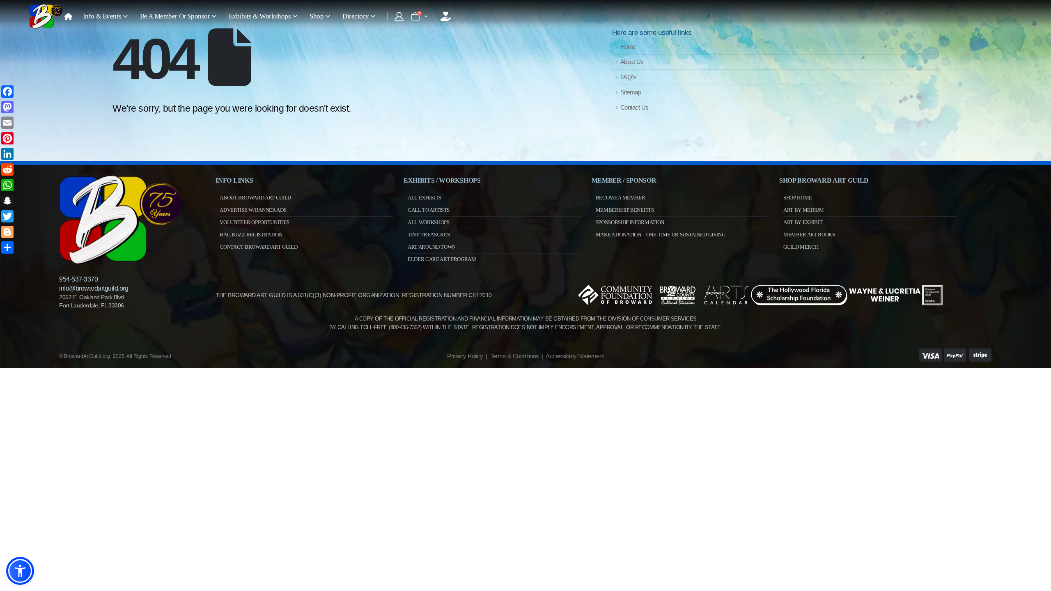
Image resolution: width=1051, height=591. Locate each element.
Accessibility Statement (575, 356)
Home (628, 46)
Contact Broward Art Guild (258, 247)
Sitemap (630, 92)
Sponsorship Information (630, 222)
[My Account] (399, 16)
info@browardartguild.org (93, 288)
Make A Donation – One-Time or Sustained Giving (660, 234)
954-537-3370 (78, 279)
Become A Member (620, 198)
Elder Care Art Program (442, 259)
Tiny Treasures (429, 234)
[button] (20, 571)
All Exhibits (424, 198)
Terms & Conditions (514, 356)
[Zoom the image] (120, 178)
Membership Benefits (625, 210)
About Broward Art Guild (255, 198)
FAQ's (628, 76)
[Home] (68, 16)
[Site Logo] (46, 16)
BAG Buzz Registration (251, 234)
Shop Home (797, 198)
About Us (632, 61)
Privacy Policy (465, 356)
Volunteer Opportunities (254, 222)
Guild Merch (800, 247)
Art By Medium (803, 210)
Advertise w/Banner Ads (253, 210)
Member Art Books (809, 234)
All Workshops (429, 222)
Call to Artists (429, 210)
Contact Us (634, 107)
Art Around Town (432, 247)
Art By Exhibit (802, 222)
